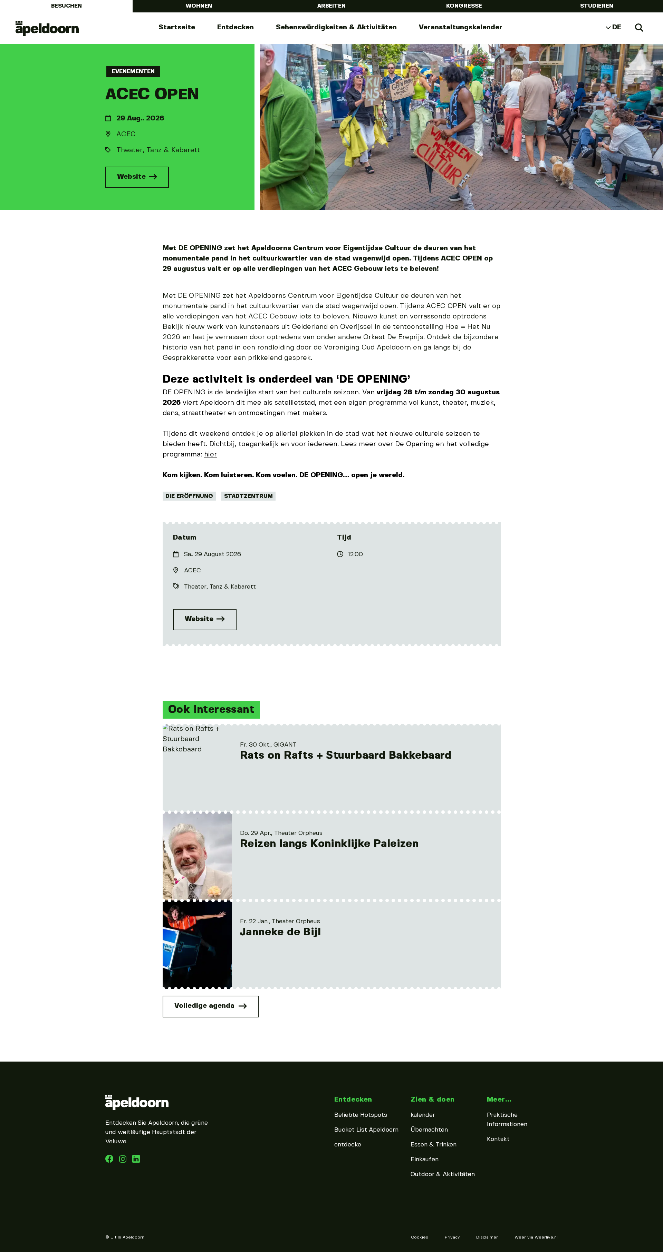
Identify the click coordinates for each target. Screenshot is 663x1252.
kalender (423, 1115)
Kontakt (498, 1139)
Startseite (176, 27)
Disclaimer (487, 1237)
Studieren (596, 6)
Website (132, 177)
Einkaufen (425, 1159)
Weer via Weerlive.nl (536, 1237)
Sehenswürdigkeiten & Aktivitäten (336, 27)
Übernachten (429, 1130)
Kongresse (464, 6)
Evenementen (133, 71)
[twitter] (136, 1161)
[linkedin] (123, 1161)
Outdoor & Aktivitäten (443, 1174)
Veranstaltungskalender (460, 27)
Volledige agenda (205, 1006)
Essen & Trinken (434, 1145)
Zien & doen (432, 1099)
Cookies (419, 1237)
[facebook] (110, 1161)
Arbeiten (331, 6)
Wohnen (199, 6)
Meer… (499, 1099)
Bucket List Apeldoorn (366, 1130)
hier (210, 454)
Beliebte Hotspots (360, 1115)
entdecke (347, 1145)
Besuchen (66, 6)
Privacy (452, 1237)
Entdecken (235, 27)
